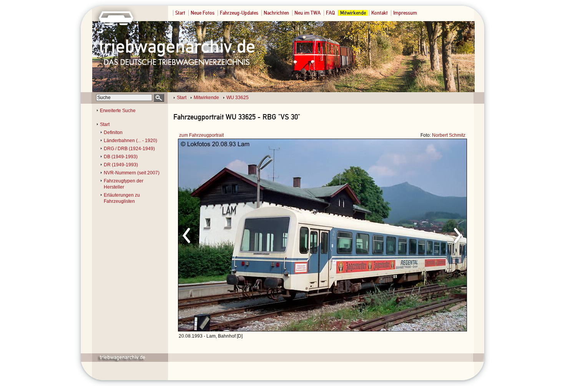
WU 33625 (237, 97)
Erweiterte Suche (118, 110)
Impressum (405, 13)
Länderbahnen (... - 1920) (130, 140)
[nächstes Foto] (390, 234)
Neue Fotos (202, 13)
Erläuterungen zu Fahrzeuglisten (122, 198)
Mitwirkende (353, 13)
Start (180, 13)
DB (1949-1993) (121, 156)
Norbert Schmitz (448, 135)
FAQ (330, 13)
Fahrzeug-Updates (239, 13)
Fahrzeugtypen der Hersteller (123, 184)
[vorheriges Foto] (252, 234)
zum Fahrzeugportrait (201, 135)
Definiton (113, 132)
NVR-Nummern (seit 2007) (132, 173)
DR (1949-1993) (121, 164)
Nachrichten (276, 13)
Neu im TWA (307, 13)
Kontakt (379, 13)
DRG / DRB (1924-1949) (129, 148)
